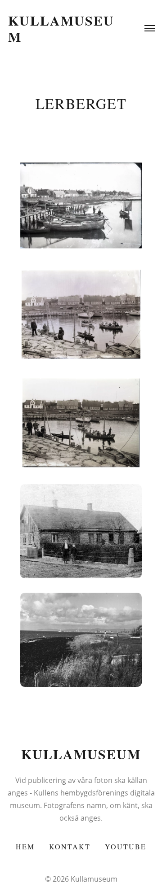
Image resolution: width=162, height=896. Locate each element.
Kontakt (69, 846)
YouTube (125, 846)
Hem (25, 846)
